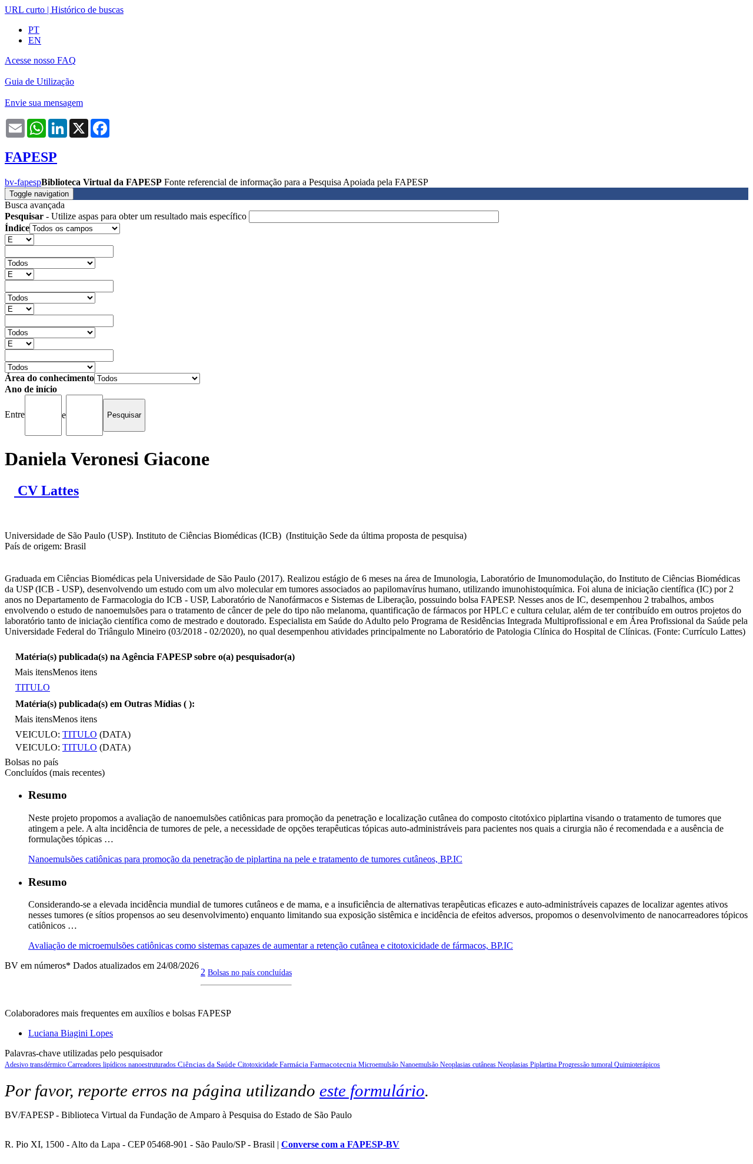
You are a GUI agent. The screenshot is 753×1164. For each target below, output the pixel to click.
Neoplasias (514, 1064)
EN (34, 40)
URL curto (25, 10)
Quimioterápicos (637, 1064)
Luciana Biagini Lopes (70, 1033)
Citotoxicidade (258, 1064)
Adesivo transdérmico (36, 1064)
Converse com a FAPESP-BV (340, 1144)
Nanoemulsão (420, 1064)
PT (33, 30)
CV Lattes (46, 490)
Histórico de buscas (87, 10)
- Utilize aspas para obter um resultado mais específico (127, 216)
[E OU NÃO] (19, 239)
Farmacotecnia (334, 1064)
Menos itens (74, 672)
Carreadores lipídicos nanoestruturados (123, 1064)
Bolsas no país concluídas (250, 972)
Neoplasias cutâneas (469, 1064)
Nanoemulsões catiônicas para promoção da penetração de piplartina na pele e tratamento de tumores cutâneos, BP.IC (245, 859)
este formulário (372, 1090)
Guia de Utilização (39, 81)
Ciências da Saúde (208, 1064)
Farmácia (294, 1064)
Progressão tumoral (586, 1064)
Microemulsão (379, 1064)
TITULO (32, 687)
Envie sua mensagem (44, 103)
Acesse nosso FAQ (40, 60)
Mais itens (33, 672)
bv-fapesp (23, 182)
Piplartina (544, 1064)
